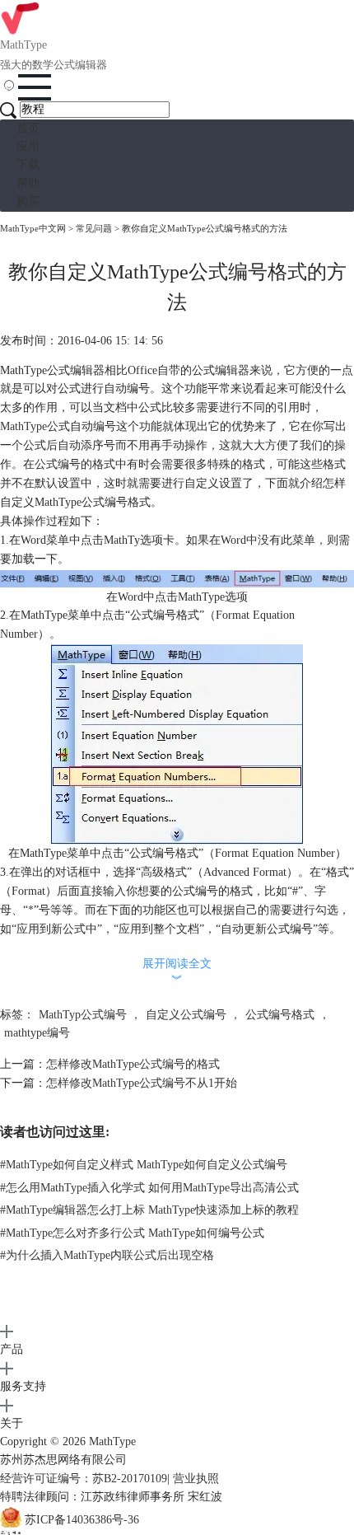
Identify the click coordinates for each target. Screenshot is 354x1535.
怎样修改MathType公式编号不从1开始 (141, 1083)
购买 (28, 201)
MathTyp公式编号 (83, 1015)
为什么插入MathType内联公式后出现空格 (107, 1255)
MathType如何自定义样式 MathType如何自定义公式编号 (143, 1164)
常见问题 (94, 228)
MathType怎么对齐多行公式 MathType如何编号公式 (132, 1233)
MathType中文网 (33, 228)
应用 (28, 146)
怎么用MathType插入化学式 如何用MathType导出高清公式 (149, 1188)
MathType (23, 426)
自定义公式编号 (186, 1015)
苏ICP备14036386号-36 (82, 1520)
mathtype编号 (37, 1033)
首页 (28, 128)
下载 (28, 164)
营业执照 (196, 1478)
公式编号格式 (279, 1015)
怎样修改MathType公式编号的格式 (133, 1064)
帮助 (28, 183)
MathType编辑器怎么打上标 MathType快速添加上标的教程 (149, 1210)
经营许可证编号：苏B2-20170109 (83, 1478)
